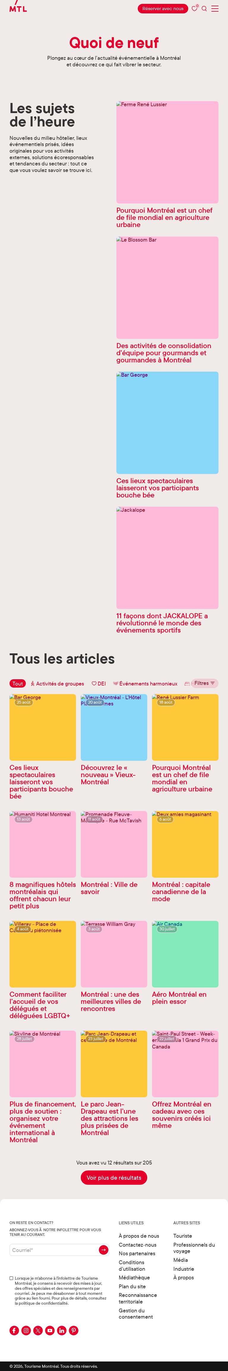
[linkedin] (61, 1330)
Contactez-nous (137, 1244)
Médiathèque (134, 1277)
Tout (17, 683)
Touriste (182, 1235)
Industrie (183, 1268)
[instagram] (26, 1330)
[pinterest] (73, 1330)
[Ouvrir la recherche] (204, 8)
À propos (183, 1277)
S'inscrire (103, 1250)
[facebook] (14, 1330)
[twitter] (38, 1330)
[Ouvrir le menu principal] (214, 9)
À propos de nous (139, 1235)
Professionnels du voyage (194, 1248)
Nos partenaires (137, 1253)
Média (180, 1259)
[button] (204, 683)
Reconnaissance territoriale (138, 1298)
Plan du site (132, 1286)
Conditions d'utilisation (132, 1265)
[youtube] (50, 1330)
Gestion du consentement (136, 1313)
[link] (163, 8)
